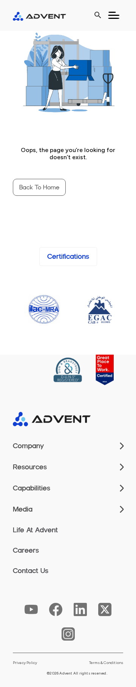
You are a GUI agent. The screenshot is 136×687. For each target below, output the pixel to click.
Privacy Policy (25, 663)
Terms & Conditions (106, 663)
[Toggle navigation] (113, 15)
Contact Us (30, 571)
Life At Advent (35, 530)
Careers (26, 550)
